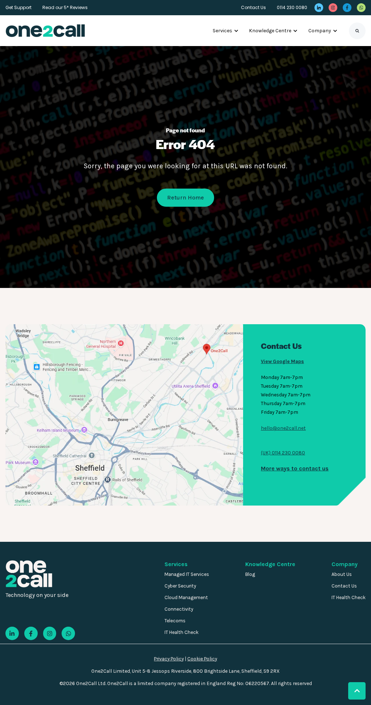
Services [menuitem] (176, 564)
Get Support (18, 7)
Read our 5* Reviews (65, 7)
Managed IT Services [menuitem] (186, 574)
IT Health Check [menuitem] (181, 632)
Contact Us (253, 7)
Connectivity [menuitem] (178, 609)
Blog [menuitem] (250, 574)
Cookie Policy (202, 658)
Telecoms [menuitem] (175, 620)
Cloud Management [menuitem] (186, 597)
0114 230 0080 (292, 7)
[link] (318, 7)
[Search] (357, 30)
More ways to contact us (295, 468)
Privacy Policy (169, 658)
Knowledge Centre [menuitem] (270, 564)
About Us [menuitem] (342, 574)
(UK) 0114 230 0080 (283, 452)
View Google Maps (282, 361)
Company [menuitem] (345, 564)
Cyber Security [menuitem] (180, 586)
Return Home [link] (185, 197)
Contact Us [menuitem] (344, 586)
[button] (357, 691)
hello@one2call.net (283, 428)
